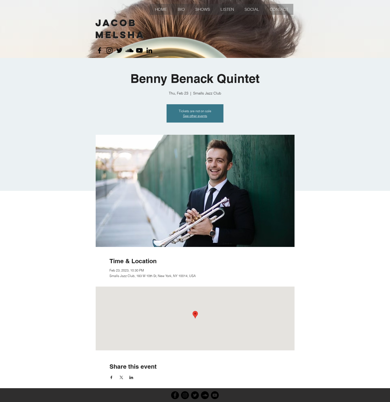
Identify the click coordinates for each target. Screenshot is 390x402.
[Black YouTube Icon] (139, 50)
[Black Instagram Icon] (109, 50)
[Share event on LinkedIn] (131, 377)
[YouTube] (215, 395)
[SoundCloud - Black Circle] (205, 395)
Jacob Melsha (120, 29)
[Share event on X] (121, 377)
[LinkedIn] (149, 50)
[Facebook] (175, 395)
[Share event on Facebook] (111, 377)
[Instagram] (185, 395)
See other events (195, 116)
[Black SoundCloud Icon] (129, 50)
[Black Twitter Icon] (119, 50)
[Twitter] (195, 395)
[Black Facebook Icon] (99, 50)
